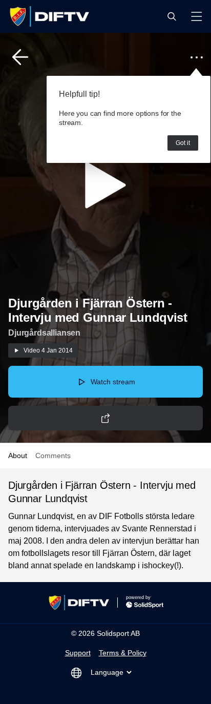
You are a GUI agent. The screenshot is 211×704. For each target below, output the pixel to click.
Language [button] (107, 672)
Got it (183, 143)
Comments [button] (53, 455)
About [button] (17, 455)
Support (78, 653)
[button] (171, 16)
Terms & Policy (122, 653)
